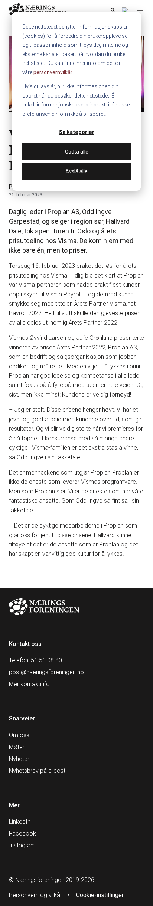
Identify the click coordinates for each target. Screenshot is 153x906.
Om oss (19, 735)
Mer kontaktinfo (29, 683)
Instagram (22, 845)
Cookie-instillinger (100, 895)
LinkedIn (19, 821)
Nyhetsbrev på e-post (37, 770)
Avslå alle (76, 171)
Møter (17, 747)
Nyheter (19, 758)
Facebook (22, 833)
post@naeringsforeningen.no (46, 672)
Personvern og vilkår (35, 895)
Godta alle (76, 152)
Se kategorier (76, 132)
